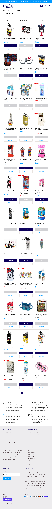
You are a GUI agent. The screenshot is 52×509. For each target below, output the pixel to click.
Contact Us (30, 460)
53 (31, 393)
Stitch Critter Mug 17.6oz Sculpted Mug (24, 315)
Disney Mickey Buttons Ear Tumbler (40, 39)
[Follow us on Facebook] (3, 497)
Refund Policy (31, 454)
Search (29, 450)
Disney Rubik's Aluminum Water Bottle (40, 346)
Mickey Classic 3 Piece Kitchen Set (10, 252)
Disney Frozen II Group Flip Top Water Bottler (10, 99)
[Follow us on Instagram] (6, 497)
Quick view (10, 49)
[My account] (45, 6)
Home (4, 10)
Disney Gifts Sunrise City (33, 434)
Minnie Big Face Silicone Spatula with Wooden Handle (10, 284)
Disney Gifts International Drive (9, 438)
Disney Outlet (5, 440)
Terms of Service (31, 458)
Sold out (26, 45)
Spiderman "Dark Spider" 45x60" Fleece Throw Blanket (10, 69)
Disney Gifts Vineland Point (9, 436)
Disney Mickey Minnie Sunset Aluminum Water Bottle (10, 39)
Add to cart (10, 45)
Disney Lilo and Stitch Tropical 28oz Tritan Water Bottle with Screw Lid (25, 377)
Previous (7, 393)
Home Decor (18, 10)
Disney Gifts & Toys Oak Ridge (9, 444)
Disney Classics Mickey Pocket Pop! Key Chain (25, 222)
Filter (7, 20)
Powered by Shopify (6, 504)
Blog (29, 464)
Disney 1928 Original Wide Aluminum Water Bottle (9, 346)
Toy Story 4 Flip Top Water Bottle (40, 284)
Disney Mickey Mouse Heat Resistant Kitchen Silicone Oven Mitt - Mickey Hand (41, 130)
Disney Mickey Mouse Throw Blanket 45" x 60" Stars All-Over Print (10, 161)
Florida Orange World (33, 432)
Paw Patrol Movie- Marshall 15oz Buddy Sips (25, 160)
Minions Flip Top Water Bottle (25, 345)
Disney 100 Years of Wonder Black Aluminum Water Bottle (10, 222)
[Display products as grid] (44, 20)
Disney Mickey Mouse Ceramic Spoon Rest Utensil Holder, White (10, 130)
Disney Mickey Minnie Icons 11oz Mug (25, 39)
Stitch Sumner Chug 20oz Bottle (40, 252)
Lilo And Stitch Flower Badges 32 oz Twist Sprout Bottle (25, 99)
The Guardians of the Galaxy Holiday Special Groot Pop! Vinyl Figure (41, 316)
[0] (48, 6)
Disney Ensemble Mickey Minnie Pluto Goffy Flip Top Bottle (40, 192)
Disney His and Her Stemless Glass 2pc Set (25, 69)
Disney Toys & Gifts (7, 432)
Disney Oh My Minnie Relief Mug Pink (40, 376)
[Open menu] (3, 6)
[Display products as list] (46, 20)
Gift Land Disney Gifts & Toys (9, 442)
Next (45, 393)
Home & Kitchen (10, 10)
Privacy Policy (31, 456)
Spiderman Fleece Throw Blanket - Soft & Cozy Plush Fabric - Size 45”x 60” (25, 192)
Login (29, 462)
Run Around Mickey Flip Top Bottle (9, 315)
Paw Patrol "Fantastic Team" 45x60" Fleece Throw (41, 222)
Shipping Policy (31, 452)
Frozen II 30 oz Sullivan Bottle (41, 98)
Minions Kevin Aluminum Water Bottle (25, 129)
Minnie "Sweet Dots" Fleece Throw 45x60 (41, 160)
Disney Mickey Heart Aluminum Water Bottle (10, 191)
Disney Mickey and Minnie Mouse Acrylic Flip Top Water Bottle (25, 253)
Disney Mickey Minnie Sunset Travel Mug (41, 69)
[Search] (41, 6)
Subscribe (6, 478)
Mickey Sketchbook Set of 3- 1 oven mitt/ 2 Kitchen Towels (10, 376)
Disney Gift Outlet (6, 434)
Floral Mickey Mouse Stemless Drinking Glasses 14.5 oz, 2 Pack (25, 285)
